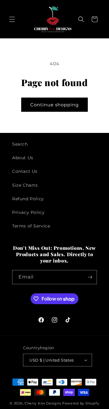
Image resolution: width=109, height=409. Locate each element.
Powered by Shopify (80, 403)
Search (20, 144)
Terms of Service (31, 226)
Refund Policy (28, 198)
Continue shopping (54, 105)
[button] (12, 19)
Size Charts (25, 185)
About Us (22, 157)
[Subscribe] (90, 277)
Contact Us (25, 171)
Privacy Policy (28, 212)
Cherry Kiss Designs (43, 403)
